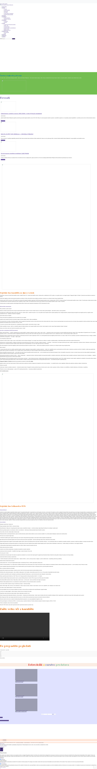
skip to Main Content (3, 3)
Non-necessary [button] (2, 762)
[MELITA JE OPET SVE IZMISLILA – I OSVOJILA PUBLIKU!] (8, 131)
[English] (4, 35)
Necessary (3, 759)
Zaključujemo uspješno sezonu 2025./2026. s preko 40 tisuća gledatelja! (21, 113)
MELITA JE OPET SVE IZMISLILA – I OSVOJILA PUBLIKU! (17, 134)
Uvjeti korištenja (27, 742)
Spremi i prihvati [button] (3, 767)
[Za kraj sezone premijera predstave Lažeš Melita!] (8, 151)
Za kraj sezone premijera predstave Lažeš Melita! (15, 153)
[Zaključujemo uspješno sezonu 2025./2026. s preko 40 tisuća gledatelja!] (8, 111)
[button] (3, 36)
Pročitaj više (3, 120)
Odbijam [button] (5, 745)
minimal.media (41, 742)
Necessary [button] (2, 758)
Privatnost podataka (19, 742)
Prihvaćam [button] (2, 745)
